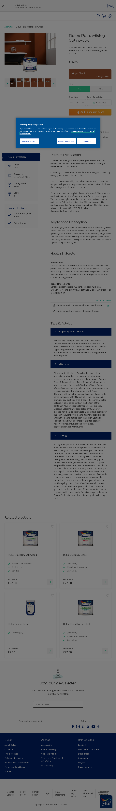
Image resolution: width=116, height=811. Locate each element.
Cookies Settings (29, 141)
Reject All (87, 141)
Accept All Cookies (66, 141)
